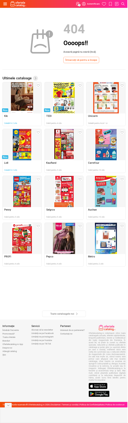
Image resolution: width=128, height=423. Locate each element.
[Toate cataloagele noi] (35, 78)
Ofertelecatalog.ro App (12, 344)
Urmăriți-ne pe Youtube (41, 340)
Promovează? (8, 334)
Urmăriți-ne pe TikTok (41, 344)
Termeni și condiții (70, 404)
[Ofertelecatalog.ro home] (18, 4)
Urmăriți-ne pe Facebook (42, 333)
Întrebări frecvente (10, 330)
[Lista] (116, 3)
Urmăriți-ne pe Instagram (42, 337)
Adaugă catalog (9, 351)
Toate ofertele (8, 337)
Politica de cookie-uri (115, 404)
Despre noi (7, 348)
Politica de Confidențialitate (92, 404)
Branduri (6, 341)
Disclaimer (55, 404)
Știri (4, 355)
